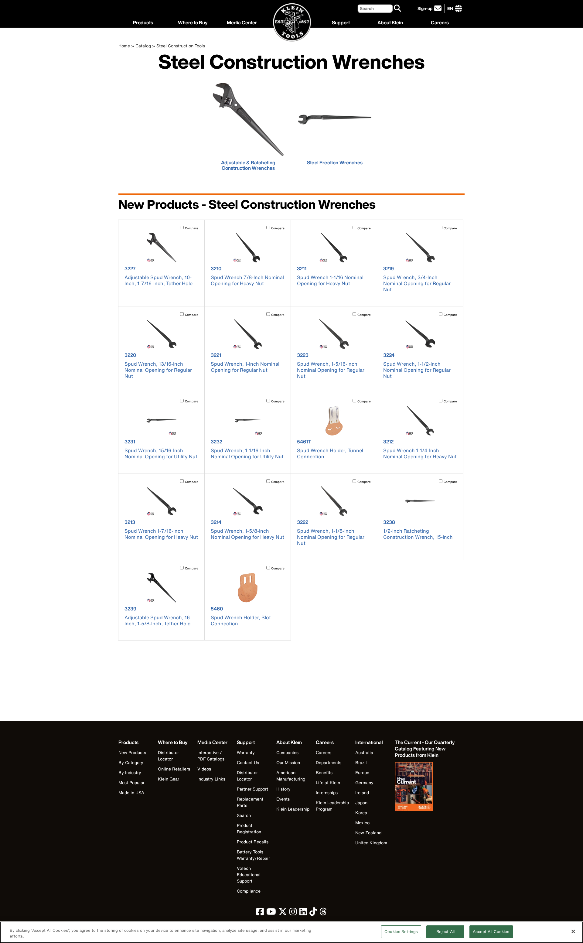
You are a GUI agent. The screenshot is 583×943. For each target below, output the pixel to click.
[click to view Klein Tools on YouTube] (271, 913)
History (283, 789)
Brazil (361, 762)
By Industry (129, 772)
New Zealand (368, 832)
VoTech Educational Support (249, 874)
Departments (328, 762)
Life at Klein (328, 782)
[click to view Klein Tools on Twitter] (282, 913)
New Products (132, 752)
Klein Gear (168, 779)
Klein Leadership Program (332, 805)
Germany (364, 782)
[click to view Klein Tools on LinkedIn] (303, 913)
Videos (204, 769)
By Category (130, 762)
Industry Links (211, 779)
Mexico (362, 822)
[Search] (398, 8)
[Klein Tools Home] (291, 22)
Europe (362, 772)
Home (124, 46)
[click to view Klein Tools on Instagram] (293, 913)
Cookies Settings (401, 931)
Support (341, 22)
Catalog (143, 46)
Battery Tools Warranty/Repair (253, 855)
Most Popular (131, 782)
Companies (287, 752)
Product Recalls (252, 842)
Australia (364, 752)
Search (244, 815)
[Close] (573, 931)
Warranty (246, 752)
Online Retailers (174, 769)
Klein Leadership (292, 809)
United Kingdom (371, 842)
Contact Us (248, 762)
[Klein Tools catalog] (425, 787)
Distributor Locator (168, 755)
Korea (361, 812)
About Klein (390, 22)
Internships (327, 792)
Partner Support (252, 789)
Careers (440, 22)
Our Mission (288, 762)
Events (283, 799)
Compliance (249, 891)
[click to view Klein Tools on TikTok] (313, 913)
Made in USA (131, 792)
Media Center (242, 22)
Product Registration (249, 828)
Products (143, 22)
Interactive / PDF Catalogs (210, 755)
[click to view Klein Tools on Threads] (323, 913)
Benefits (324, 772)
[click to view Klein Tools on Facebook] (260, 913)
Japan (361, 802)
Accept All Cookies (491, 931)
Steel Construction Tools (180, 46)
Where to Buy (192, 22)
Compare (191, 228)
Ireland (362, 792)
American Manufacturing (290, 775)
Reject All (445, 931)
